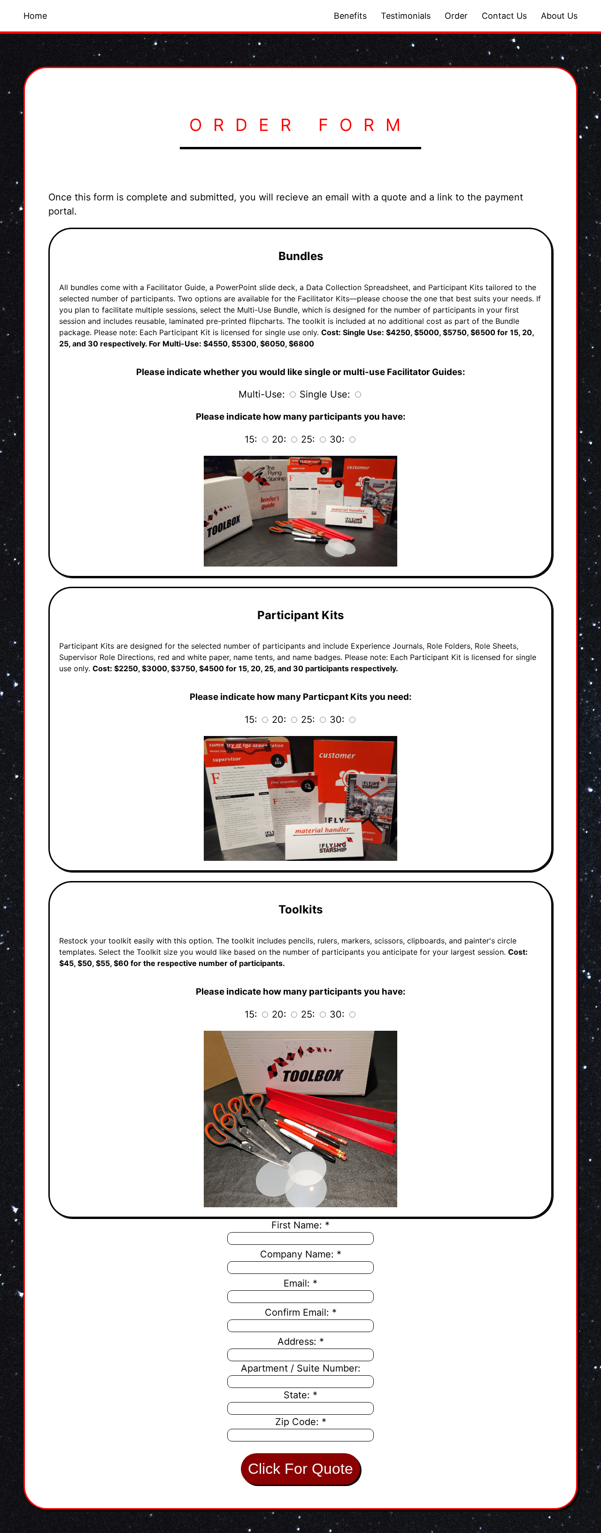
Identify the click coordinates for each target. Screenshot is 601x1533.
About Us (559, 16)
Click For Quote (300, 1468)
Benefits (350, 16)
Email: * (300, 1283)
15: (251, 439)
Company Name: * (300, 1254)
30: (337, 439)
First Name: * (300, 1225)
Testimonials (406, 16)
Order (456, 16)
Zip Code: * (300, 1421)
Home (35, 16)
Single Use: (325, 394)
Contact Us (504, 16)
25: (308, 439)
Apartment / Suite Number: (301, 1368)
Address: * (300, 1341)
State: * (300, 1395)
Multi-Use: (262, 394)
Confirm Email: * (301, 1312)
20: (279, 439)
